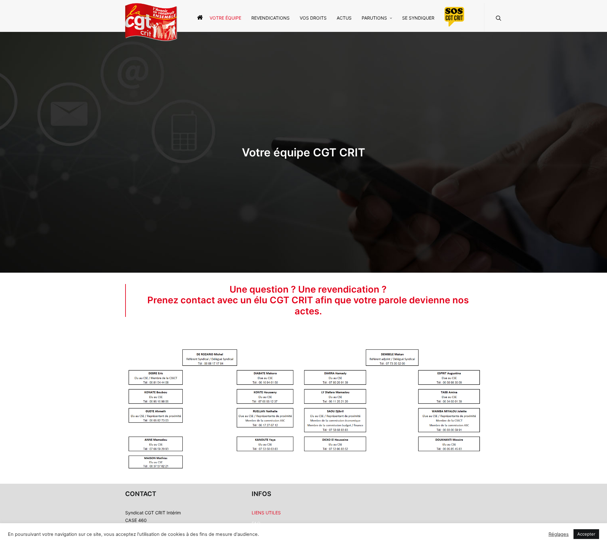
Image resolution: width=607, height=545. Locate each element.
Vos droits (313, 18)
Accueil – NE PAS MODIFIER (198, 17)
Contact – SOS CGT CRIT (454, 17)
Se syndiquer (418, 18)
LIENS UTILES (266, 512)
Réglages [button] (559, 534)
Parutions (374, 18)
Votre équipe (225, 18)
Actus (344, 18)
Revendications (270, 18)
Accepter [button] (586, 533)
